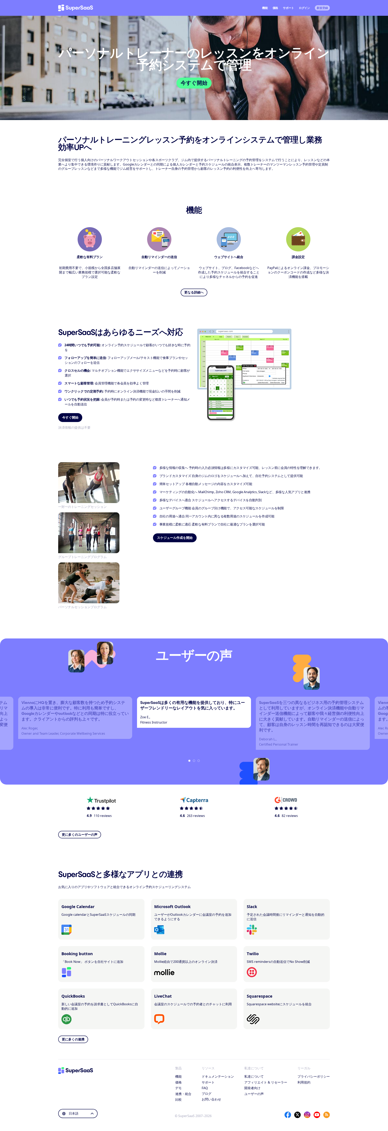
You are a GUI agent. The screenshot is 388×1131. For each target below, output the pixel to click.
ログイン (304, 8)
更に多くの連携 (73, 1039)
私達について (254, 1076)
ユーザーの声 (254, 1094)
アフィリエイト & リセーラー (265, 1082)
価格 (275, 8)
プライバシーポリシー (313, 1076)
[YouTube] (317, 1115)
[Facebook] (288, 1115)
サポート (288, 8)
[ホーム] (75, 8)
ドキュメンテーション (218, 1076)
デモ (178, 1088)
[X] (297, 1115)
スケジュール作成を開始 (175, 537)
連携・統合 (183, 1094)
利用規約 (303, 1082)
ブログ (206, 1093)
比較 (178, 1099)
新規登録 (322, 8)
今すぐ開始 (194, 83)
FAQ (205, 1088)
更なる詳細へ (194, 292)
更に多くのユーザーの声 (79, 834)
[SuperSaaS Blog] (326, 1115)
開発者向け (252, 1088)
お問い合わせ (211, 1099)
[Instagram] (307, 1115)
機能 (265, 8)
